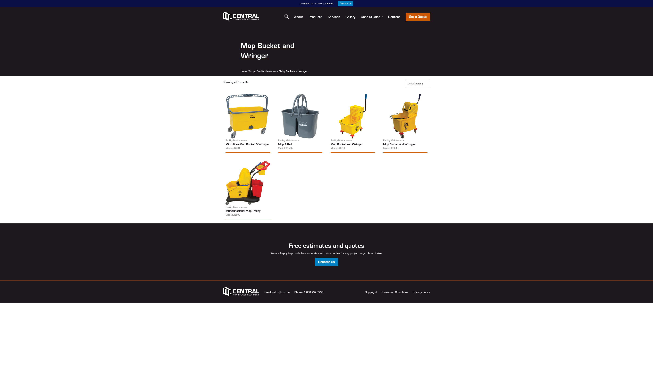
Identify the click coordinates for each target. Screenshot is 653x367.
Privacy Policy (421, 292)
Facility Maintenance (267, 71)
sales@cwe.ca (277, 292)
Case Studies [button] (370, 16)
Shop (252, 71)
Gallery (350, 16)
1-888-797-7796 (308, 292)
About (298, 16)
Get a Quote (418, 16)
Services (334, 16)
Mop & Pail (285, 144)
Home (244, 71)
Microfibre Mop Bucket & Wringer (247, 144)
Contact (394, 16)
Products (315, 16)
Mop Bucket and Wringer (347, 144)
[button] (286, 16)
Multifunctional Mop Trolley (243, 211)
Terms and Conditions (394, 292)
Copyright (371, 292)
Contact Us (345, 3)
